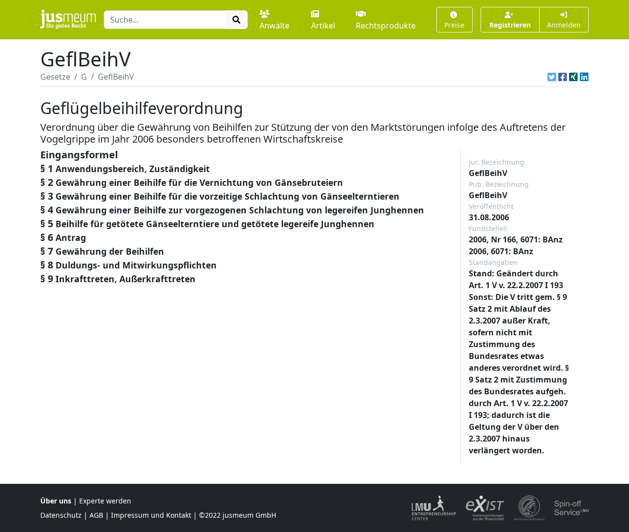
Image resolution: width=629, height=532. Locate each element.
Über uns (55, 500)
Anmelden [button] (564, 25)
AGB (96, 515)
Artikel (323, 25)
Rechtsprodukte (386, 25)
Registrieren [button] (510, 25)
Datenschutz (61, 515)
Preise (454, 25)
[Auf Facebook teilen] (562, 77)
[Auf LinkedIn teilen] (584, 77)
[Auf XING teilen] (573, 77)
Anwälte (274, 25)
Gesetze (55, 76)
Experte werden (105, 500)
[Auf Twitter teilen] (551, 77)
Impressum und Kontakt (151, 515)
